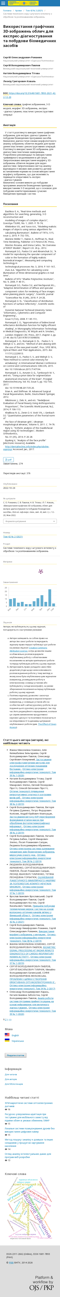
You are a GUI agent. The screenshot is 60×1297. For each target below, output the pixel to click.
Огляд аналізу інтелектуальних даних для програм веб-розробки (28, 1155)
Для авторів (11, 1079)
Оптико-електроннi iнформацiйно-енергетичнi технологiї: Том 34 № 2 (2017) (32, 987)
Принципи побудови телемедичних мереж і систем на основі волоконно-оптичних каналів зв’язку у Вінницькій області (32, 910)
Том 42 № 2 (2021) (34, 10)
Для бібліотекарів (14, 1084)
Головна (7, 10)
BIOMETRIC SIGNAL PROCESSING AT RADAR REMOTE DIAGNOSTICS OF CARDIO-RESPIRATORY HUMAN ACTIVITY (33, 952)
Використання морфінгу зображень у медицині (32, 933)
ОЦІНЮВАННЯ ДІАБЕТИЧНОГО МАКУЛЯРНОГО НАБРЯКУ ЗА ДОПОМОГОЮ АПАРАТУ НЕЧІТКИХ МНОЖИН (33, 882)
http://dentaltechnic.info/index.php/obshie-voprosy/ (26, 448)
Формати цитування (15, 521)
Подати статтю (15, 1055)
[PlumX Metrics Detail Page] (41, 571)
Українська (17, 1040)
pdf (10, 459)
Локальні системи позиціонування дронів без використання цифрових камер (30, 1130)
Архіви (18, 10)
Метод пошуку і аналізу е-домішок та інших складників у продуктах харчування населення (29, 1142)
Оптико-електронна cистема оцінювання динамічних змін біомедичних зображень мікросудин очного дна (32, 851)
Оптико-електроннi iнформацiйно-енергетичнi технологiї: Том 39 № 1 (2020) (33, 772)
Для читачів (11, 1074)
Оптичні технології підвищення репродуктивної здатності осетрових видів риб (30, 794)
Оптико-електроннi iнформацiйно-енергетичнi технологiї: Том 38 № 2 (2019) (33, 801)
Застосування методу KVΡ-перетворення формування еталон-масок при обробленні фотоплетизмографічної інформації (32, 821)
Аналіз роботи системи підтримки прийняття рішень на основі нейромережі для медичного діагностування (32, 1003)
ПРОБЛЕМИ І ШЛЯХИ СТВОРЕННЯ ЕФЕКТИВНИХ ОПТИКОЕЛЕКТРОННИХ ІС (32, 981)
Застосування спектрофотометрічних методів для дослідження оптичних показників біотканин (30, 764)
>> (10, 1019)
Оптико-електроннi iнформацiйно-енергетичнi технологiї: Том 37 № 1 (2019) (33, 890)
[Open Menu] (3, 3)
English (15, 1035)
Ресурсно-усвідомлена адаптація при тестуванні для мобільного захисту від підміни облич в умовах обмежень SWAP (27, 1117)
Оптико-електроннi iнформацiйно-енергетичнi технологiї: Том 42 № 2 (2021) (33, 918)
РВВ (11, 1262)
